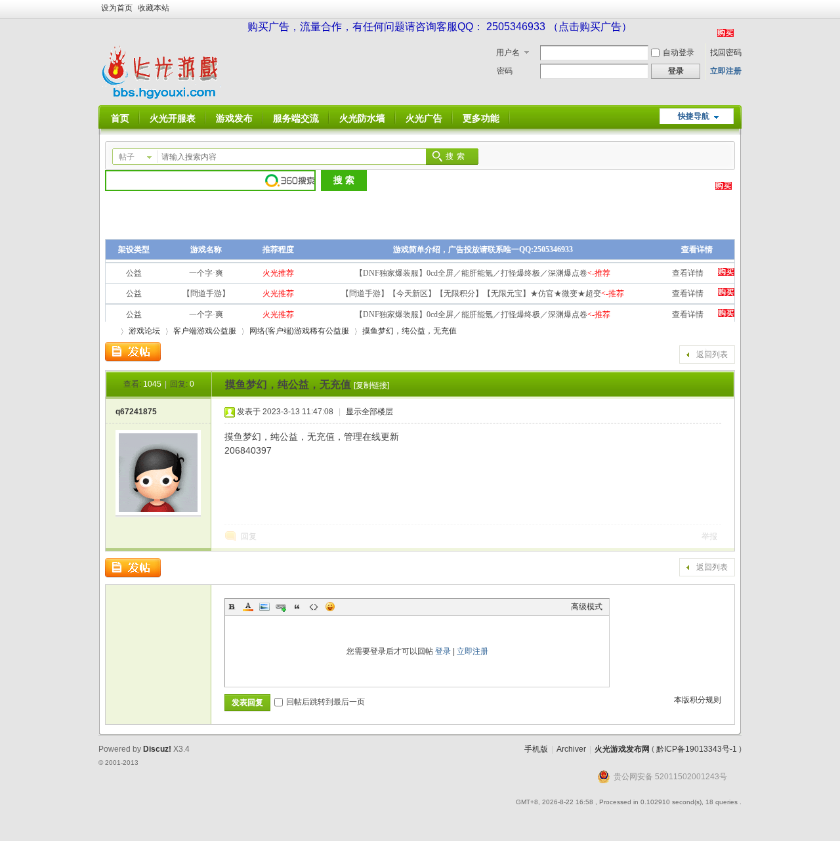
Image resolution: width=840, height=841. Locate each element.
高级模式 (586, 606)
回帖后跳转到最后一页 (325, 701)
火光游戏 (110, 331)
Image (264, 606)
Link (280, 606)
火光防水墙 (362, 118)
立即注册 (726, 70)
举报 (709, 536)
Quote (297, 606)
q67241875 (136, 411)
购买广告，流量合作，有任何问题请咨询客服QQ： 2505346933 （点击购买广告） (439, 26)
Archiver (571, 749)
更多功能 (481, 118)
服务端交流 (296, 118)
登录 (443, 651)
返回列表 (712, 354)
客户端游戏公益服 (204, 330)
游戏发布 (234, 118)
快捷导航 (693, 116)
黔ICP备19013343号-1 (696, 749)
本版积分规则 (697, 699)
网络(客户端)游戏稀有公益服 (299, 330)
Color (248, 606)
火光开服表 (173, 118)
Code (313, 606)
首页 (120, 118)
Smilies (330, 606)
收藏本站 (153, 7)
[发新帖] (133, 352)
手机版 (536, 749)
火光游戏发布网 (622, 749)
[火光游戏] (162, 97)
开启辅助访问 (738, 9)
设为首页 (117, 7)
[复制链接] (371, 385)
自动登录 (678, 52)
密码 (505, 70)
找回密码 (726, 52)
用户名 (508, 52)
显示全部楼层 (369, 411)
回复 (249, 536)
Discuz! (157, 749)
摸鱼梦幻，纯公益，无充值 (409, 330)
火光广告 (424, 118)
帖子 (127, 157)
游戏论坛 (144, 330)
